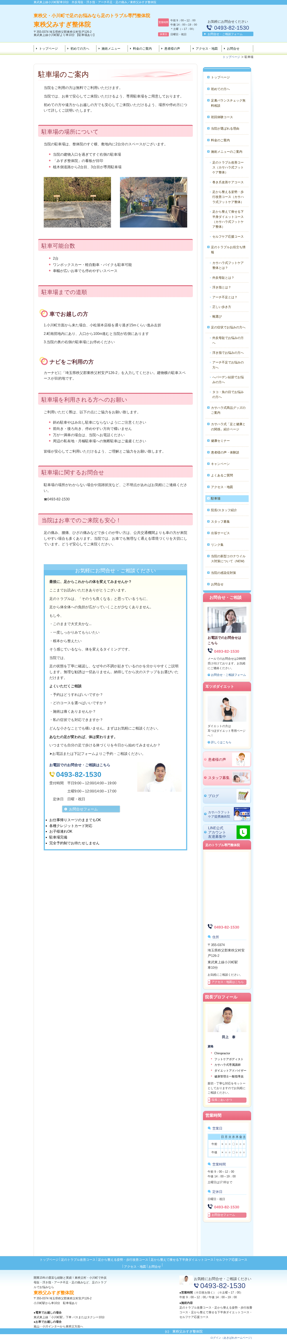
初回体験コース (222, 117)
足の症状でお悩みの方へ (228, 327)
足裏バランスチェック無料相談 (228, 103)
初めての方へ (79, 48)
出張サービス (220, 533)
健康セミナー (220, 440)
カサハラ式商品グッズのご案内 (228, 410)
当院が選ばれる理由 (225, 128)
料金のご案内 (142, 48)
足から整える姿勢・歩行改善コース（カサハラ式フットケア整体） (228, 197)
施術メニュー (111, 48)
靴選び (217, 316)
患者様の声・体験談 (225, 452)
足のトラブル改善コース (78, 1259)
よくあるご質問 (222, 475)
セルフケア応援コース (228, 236)
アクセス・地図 (207, 48)
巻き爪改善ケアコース (228, 182)
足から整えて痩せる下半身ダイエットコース (182, 1259)
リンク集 (217, 544)
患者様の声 (172, 48)
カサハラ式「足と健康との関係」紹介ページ (228, 426)
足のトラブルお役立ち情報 (228, 249)
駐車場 (215, 498)
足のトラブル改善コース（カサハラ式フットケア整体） (228, 167)
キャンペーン (220, 464)
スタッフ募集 (220, 521)
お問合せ (233, 48)
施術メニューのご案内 (226, 151)
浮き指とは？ (221, 287)
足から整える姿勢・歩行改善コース (123, 1259)
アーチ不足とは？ (224, 297)
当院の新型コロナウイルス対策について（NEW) (228, 558)
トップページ (48, 48)
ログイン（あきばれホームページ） (231, 1337)
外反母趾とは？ (223, 277)
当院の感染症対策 (223, 573)
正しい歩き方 (221, 307)
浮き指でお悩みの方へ (228, 352)
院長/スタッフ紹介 (224, 510)
